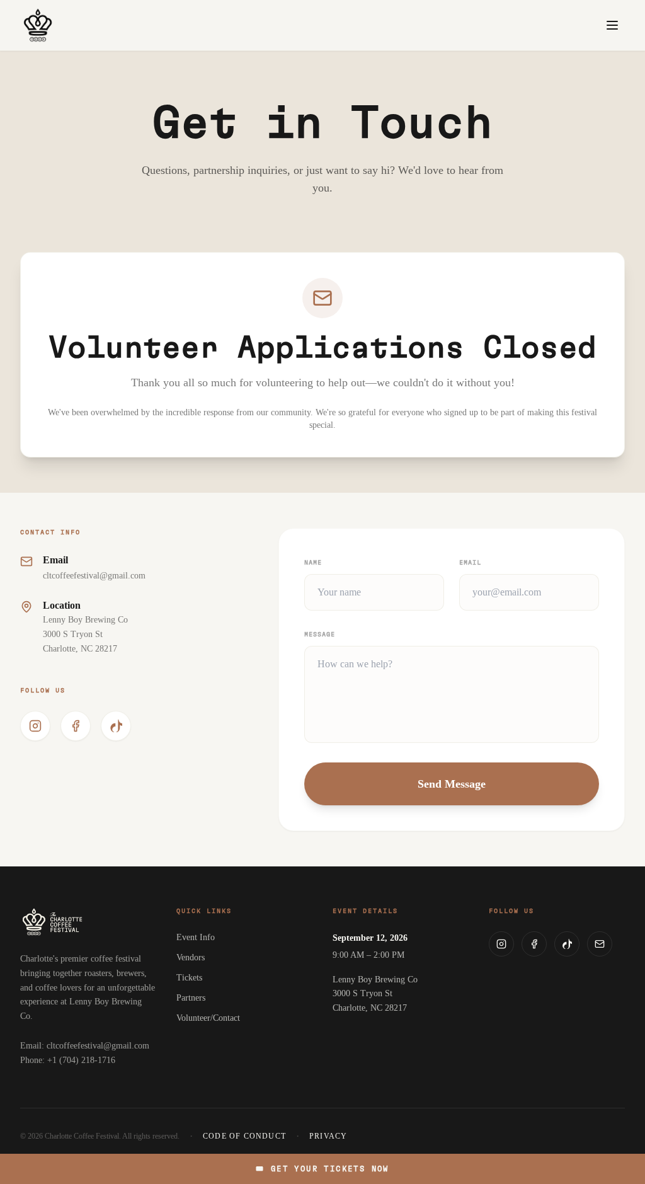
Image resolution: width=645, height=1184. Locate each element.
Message (319, 634)
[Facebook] (534, 944)
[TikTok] (566, 944)
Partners (190, 998)
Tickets (189, 977)
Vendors (190, 957)
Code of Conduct (244, 1136)
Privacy (328, 1136)
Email (470, 563)
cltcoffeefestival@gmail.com (94, 575)
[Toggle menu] (612, 25)
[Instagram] (501, 944)
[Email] (599, 944)
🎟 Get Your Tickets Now (322, 1169)
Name (313, 563)
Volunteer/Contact (208, 1018)
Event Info (195, 937)
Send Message (452, 784)
